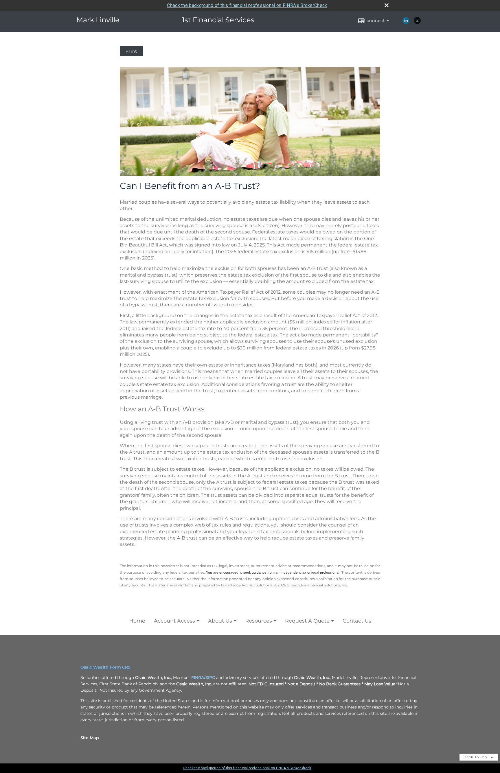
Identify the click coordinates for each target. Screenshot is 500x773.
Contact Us (357, 621)
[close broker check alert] (386, 5)
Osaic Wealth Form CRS (105, 667)
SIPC (210, 677)
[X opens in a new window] (417, 22)
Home (137, 621)
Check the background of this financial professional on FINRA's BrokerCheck (247, 5)
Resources (258, 621)
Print (131, 51)
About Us (220, 621)
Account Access (174, 621)
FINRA (197, 677)
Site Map (89, 737)
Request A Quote (307, 621)
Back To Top (476, 757)
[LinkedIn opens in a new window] (405, 22)
